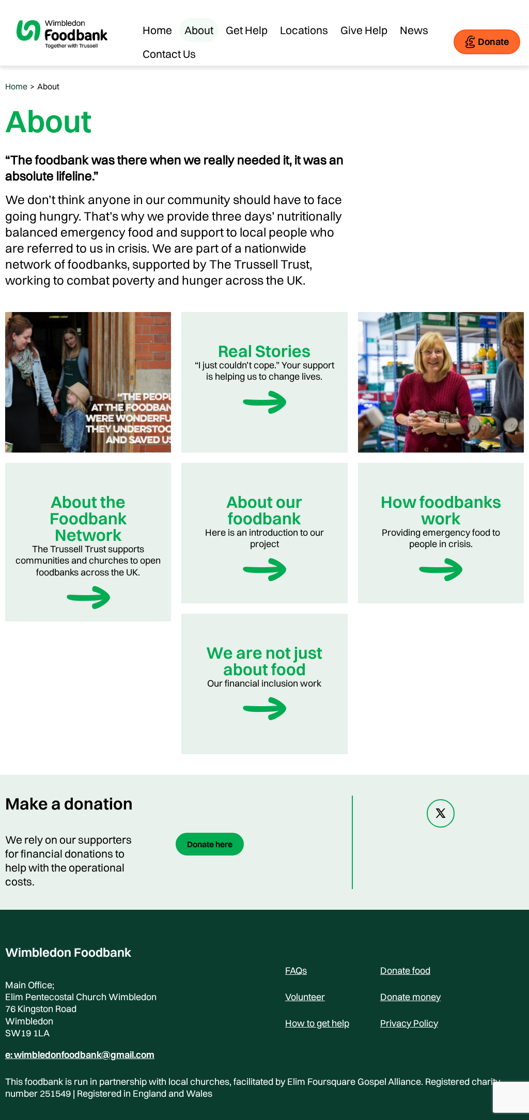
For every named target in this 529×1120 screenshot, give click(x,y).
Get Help (247, 30)
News (414, 30)
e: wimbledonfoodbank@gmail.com (79, 1055)
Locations (304, 30)
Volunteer (305, 997)
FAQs (296, 970)
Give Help (363, 30)
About (198, 30)
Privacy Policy (409, 1023)
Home (157, 30)
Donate (493, 42)
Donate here (209, 844)
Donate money (410, 997)
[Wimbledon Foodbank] (62, 57)
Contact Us (169, 53)
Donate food (405, 970)
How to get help (317, 1023)
